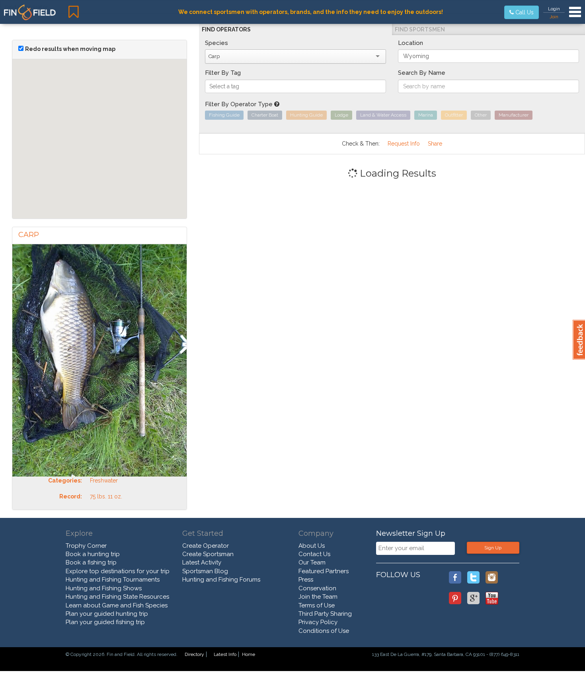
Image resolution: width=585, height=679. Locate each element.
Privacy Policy (317, 622)
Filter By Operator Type (239, 104)
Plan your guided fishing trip (105, 622)
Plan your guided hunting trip (107, 613)
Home (248, 654)
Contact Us (314, 554)
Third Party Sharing (325, 613)
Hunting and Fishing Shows (104, 588)
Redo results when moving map (70, 49)
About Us (311, 545)
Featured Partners (323, 571)
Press (305, 579)
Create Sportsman (208, 554)
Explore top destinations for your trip (118, 571)
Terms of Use (316, 605)
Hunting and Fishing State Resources (117, 596)
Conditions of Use (323, 630)
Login (554, 9)
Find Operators (226, 29)
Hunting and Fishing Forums (221, 579)
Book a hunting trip (93, 554)
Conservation (317, 588)
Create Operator (205, 545)
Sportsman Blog (205, 571)
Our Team (312, 562)
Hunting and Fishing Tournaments (113, 579)
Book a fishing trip (91, 562)
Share (435, 143)
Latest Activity (201, 562)
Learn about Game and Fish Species (117, 605)
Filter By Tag (223, 72)
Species (216, 43)
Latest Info (225, 654)
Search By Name (421, 72)
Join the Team (317, 596)
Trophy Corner (86, 545)
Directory (194, 654)
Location (410, 43)
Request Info (404, 143)
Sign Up (492, 548)
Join (554, 16)
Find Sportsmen (420, 29)
